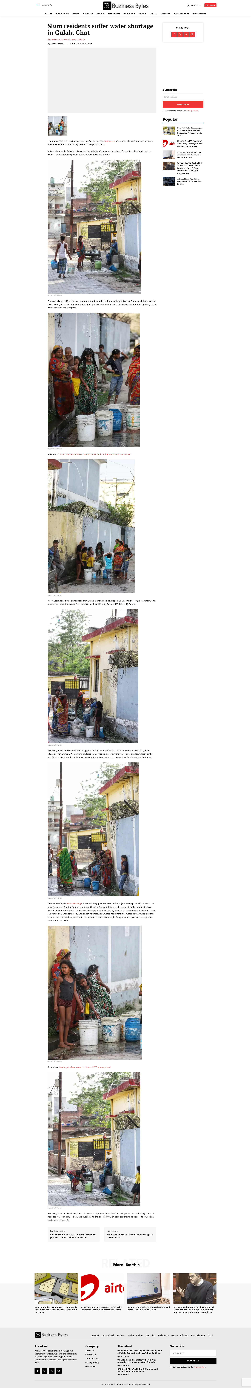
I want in (181, 104)
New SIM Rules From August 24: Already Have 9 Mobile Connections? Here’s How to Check (189, 132)
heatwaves (110, 141)
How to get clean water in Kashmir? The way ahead (84, 1067)
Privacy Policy (192, 111)
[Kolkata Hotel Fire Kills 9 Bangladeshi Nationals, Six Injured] (169, 181)
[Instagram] (44, 1371)
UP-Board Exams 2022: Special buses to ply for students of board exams (73, 1236)
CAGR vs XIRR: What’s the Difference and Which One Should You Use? (189, 155)
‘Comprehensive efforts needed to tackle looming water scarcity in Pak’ (94, 454)
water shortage (74, 903)
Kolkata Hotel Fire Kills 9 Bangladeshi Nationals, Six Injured (189, 181)
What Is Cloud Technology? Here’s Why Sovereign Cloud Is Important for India (189, 143)
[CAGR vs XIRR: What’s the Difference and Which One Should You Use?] (169, 154)
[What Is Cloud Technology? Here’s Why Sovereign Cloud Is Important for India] (169, 143)
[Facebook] (174, 34)
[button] (47, 5)
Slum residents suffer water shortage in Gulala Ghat (130, 1236)
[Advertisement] (183, 63)
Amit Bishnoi (58, 44)
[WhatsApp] (192, 34)
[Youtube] (59, 1371)
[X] (180, 34)
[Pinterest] (186, 34)
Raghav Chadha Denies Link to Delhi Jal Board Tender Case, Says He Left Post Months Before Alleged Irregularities (189, 168)
